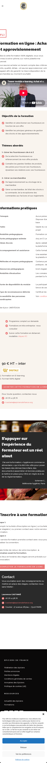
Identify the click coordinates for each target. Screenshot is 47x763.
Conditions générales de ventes (18, 679)
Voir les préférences (23, 754)
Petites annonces (12, 671)
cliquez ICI (22, 336)
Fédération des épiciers (14, 667)
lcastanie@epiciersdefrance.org (19, 402)
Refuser (23, 747)
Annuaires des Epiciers (14, 682)
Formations (9, 705)
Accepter (23, 741)
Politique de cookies (22, 759)
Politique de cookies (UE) (15, 686)
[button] (43, 714)
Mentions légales (11, 675)
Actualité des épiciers (13, 701)
